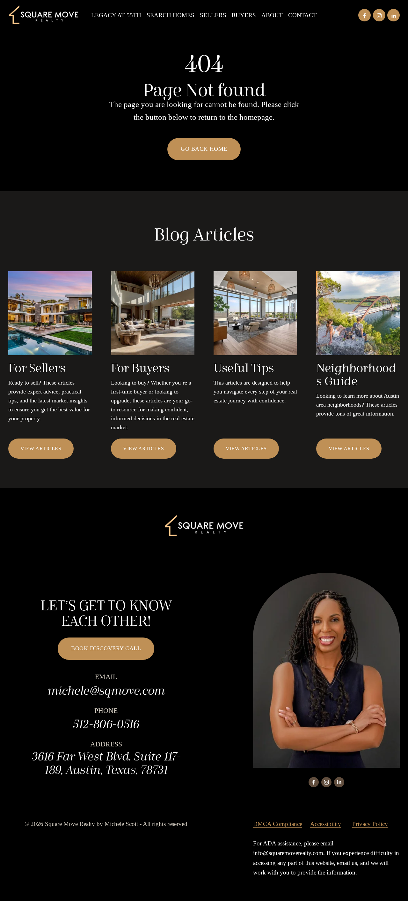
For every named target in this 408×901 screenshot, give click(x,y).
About (272, 15)
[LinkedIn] (393, 15)
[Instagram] (379, 15)
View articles (349, 448)
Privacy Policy (370, 824)
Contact (302, 15)
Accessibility (325, 824)
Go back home (204, 149)
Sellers (213, 15)
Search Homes (170, 15)
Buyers (243, 15)
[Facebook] (364, 15)
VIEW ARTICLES (40, 448)
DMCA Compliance (277, 824)
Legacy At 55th (116, 15)
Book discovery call (106, 648)
